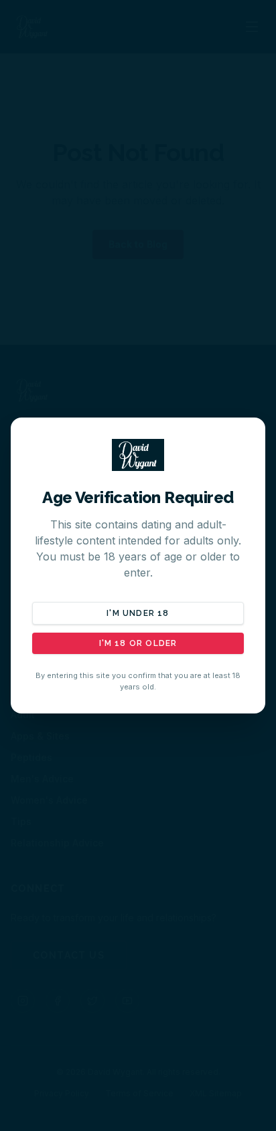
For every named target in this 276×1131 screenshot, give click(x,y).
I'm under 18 (138, 613)
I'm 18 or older (138, 643)
